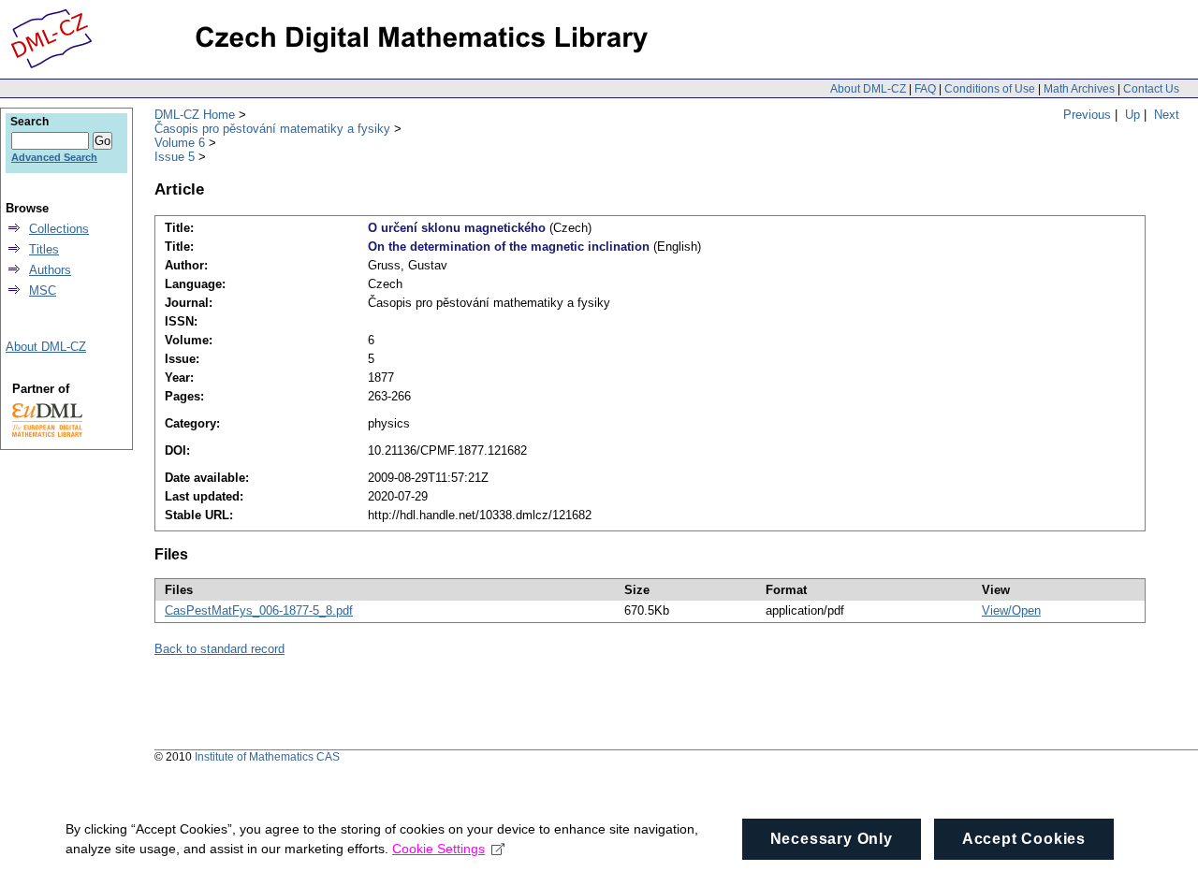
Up (1132, 115)
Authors (50, 270)
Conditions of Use (989, 88)
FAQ (925, 88)
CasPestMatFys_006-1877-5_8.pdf (259, 610)
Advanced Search (54, 157)
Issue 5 (174, 157)
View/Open (1011, 610)
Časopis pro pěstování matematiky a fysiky (272, 129)
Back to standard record (219, 649)
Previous (1087, 115)
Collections (59, 229)
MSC (42, 290)
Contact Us (1151, 88)
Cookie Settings (438, 848)
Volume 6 (179, 143)
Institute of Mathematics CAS (267, 756)
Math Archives (1079, 88)
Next (1166, 115)
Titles (44, 249)
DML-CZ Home (194, 115)
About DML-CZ (868, 88)
